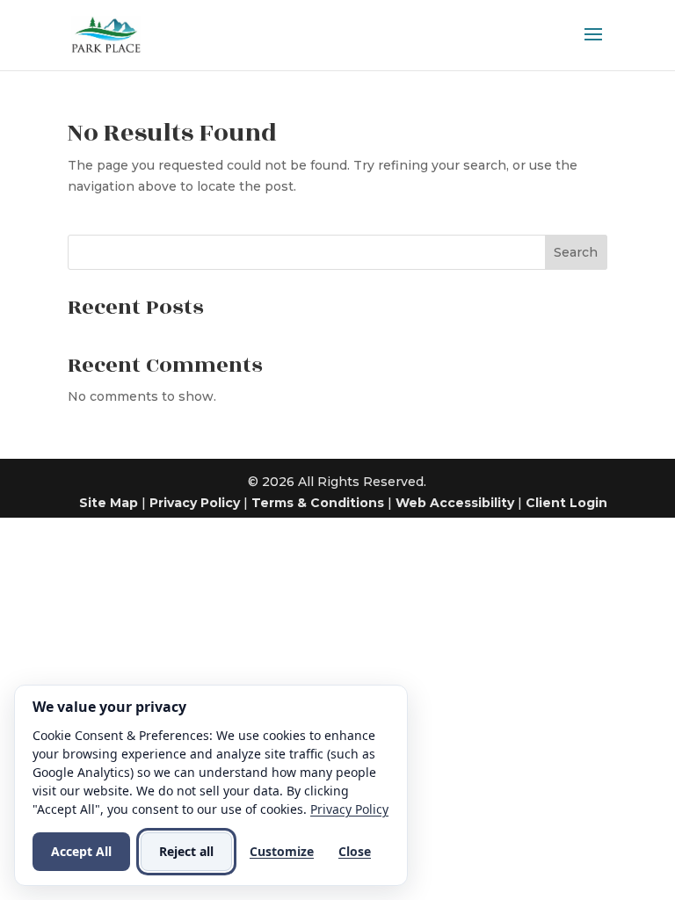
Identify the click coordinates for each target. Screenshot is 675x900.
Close (354, 851)
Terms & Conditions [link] (317, 503)
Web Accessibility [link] (455, 503)
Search (576, 252)
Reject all (186, 851)
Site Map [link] (108, 503)
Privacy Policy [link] (194, 503)
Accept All (81, 851)
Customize (282, 851)
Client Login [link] (566, 503)
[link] (106, 34)
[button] (593, 45)
